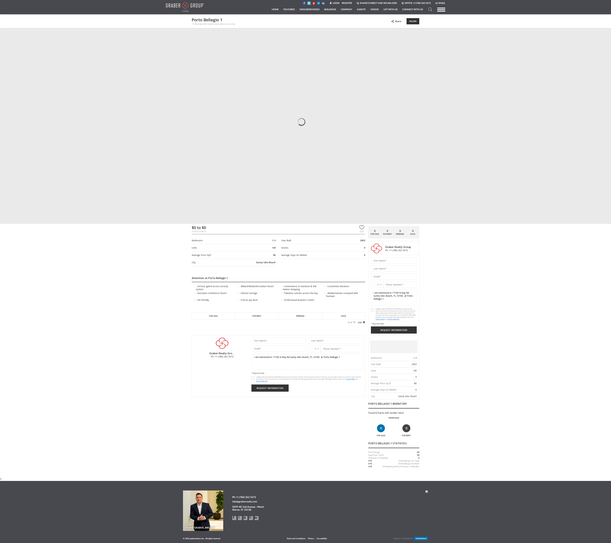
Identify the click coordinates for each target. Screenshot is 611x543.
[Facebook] (234, 518)
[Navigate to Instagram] (318, 3)
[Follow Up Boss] (253, 378)
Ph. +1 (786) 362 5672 (222, 356)
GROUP (420, 538)
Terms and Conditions (296, 538)
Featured (289, 9)
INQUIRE (413, 21)
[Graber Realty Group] (185, 7)
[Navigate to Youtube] (313, 3)
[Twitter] (240, 518)
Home (275, 9)
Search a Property (430, 9)
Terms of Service (261, 381)
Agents (361, 9)
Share (398, 21)
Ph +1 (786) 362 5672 (244, 497)
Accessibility (322, 538)
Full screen (416, 33)
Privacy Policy (350, 379)
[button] (361, 229)
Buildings (330, 9)
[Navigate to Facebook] (304, 3)
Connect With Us (412, 9)
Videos (374, 9)
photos (198, 33)
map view (212, 33)
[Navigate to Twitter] (309, 3)
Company (346, 9)
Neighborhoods (310, 9)
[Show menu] (441, 9)
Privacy (311, 538)
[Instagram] (251, 518)
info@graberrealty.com (244, 502)
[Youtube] (245, 518)
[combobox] (314, 348)
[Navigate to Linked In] (323, 3)
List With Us (390, 9)
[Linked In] (257, 518)
